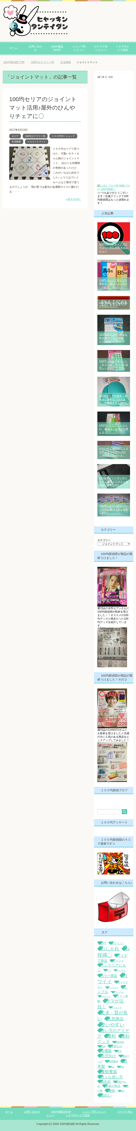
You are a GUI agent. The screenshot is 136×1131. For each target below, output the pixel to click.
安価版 (106, 1051)
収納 (103, 1046)
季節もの (116, 1046)
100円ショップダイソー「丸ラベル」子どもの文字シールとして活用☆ (113, 365)
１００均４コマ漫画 (122, 48)
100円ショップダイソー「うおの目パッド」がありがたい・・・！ (113, 509)
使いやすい (113, 1024)
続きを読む (74, 199)
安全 (119, 1051)
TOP (16, 62)
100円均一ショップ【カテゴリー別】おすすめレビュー (113, 248)
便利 (111, 1036)
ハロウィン (106, 996)
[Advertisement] (113, 128)
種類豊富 (109, 1071)
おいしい (118, 943)
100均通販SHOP (57, 48)
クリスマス (113, 987)
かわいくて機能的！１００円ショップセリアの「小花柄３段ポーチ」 (113, 452)
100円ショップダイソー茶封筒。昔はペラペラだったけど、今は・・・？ (113, 284)
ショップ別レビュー (79, 48)
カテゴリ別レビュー (100, 48)
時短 (112, 1067)
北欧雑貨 (119, 1042)
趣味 (111, 1091)
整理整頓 (113, 1061)
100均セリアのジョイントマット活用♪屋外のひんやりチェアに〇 (43, 107)
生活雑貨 (16, 141)
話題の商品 (112, 1086)
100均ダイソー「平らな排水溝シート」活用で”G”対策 (113, 338)
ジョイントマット (36, 141)
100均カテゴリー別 (35, 136)
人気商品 (116, 1018)
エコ (108, 970)
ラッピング (117, 1007)
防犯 (122, 1091)
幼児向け (108, 1056)
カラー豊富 (109, 976)
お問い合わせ (35, 48)
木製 (122, 1067)
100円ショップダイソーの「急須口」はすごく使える (113, 429)
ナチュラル (119, 992)
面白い (106, 1095)
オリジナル (121, 970)
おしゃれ (110, 948)
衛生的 (106, 1081)
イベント (118, 960)
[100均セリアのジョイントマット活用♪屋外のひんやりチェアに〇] (29, 177)
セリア (15, 136)
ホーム (14, 48)
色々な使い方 (112, 1077)
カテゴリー (104, 540)
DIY (103, 943)
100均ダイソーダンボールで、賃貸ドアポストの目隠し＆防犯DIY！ (113, 481)
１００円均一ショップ (63, 136)
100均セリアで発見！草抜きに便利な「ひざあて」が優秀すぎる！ (113, 399)
